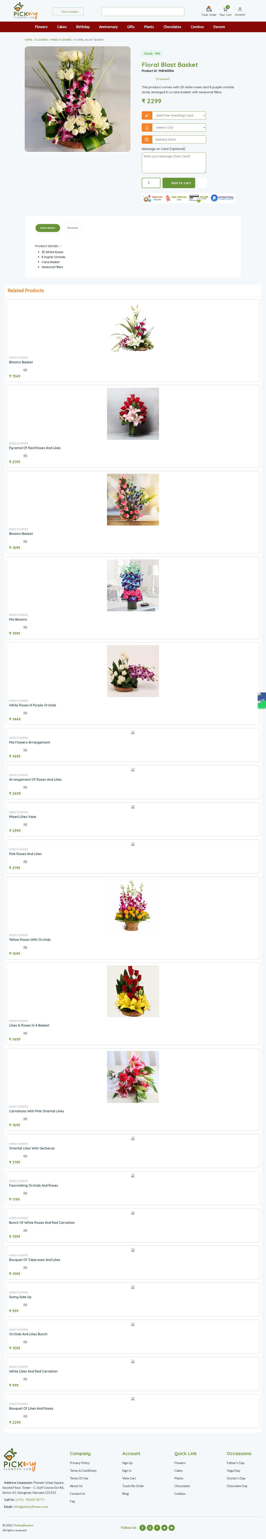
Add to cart (181, 183)
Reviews (73, 227)
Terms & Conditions (83, 1470)
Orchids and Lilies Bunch (28, 1334)
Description (48, 227)
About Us (76, 1486)
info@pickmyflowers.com (31, 1506)
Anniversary (108, 27)
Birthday (83, 27)
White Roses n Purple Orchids (32, 705)
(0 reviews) (163, 79)
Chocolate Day (237, 1486)
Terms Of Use (79, 1478)
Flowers (41, 27)
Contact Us (77, 1493)
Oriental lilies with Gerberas (32, 1148)
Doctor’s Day (236, 1478)
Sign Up (127, 1463)
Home (28, 39)
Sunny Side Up (20, 1297)
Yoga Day (233, 1470)
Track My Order (133, 1486)
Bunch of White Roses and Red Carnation (42, 1222)
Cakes (62, 27)
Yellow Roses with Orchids (30, 939)
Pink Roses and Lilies (25, 854)
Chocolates (173, 27)
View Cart (129, 1478)
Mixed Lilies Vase (22, 817)
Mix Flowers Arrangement (29, 742)
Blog (125, 1493)
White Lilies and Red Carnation (33, 1371)
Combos (198, 27)
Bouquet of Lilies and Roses (31, 1408)
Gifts (131, 27)
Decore (219, 27)
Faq (72, 1501)
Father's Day (236, 1463)
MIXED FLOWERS (61, 39)
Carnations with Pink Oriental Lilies (36, 1111)
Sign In (127, 1470)
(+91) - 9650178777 (30, 1499)
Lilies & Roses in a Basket (29, 1025)
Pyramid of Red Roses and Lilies (35, 448)
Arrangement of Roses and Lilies (35, 779)
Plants (149, 27)
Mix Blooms (18, 619)
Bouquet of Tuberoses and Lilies (34, 1260)
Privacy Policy (80, 1463)
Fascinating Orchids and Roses (33, 1185)
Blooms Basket (21, 362)
